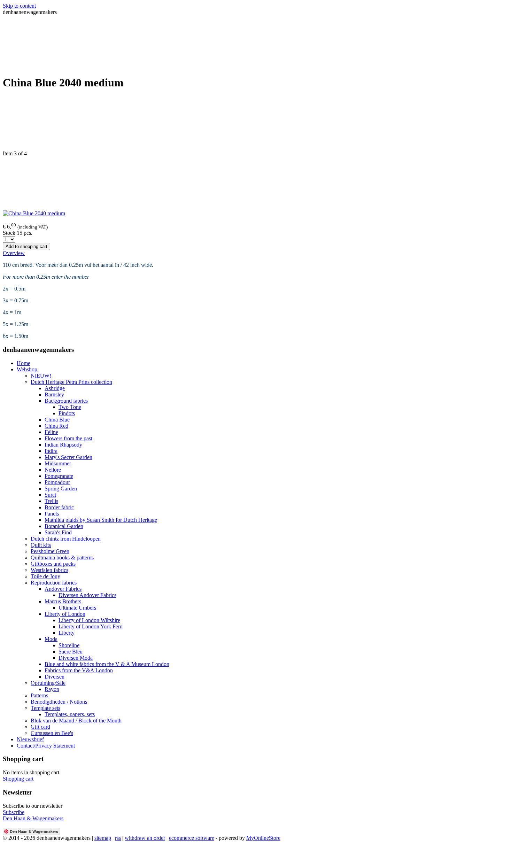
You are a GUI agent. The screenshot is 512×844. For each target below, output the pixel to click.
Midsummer (58, 463)
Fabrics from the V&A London (79, 670)
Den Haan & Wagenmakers (33, 818)
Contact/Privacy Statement (46, 746)
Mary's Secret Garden (68, 457)
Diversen (54, 677)
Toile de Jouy (45, 576)
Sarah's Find (58, 532)
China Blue (57, 420)
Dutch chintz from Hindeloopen (66, 539)
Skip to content (19, 6)
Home (23, 363)
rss (118, 838)
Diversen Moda (76, 658)
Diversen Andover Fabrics (87, 595)
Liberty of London (65, 614)
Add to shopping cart (26, 246)
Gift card (40, 727)
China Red (56, 426)
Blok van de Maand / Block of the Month (76, 720)
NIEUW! (41, 376)
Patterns (39, 695)
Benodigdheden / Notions (59, 702)
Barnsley (54, 394)
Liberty (67, 633)
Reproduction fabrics (54, 583)
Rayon (52, 689)
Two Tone (70, 407)
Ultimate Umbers (77, 608)
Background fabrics (66, 401)
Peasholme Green (50, 551)
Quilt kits (41, 545)
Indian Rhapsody (63, 445)
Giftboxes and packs (53, 564)
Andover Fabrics (63, 589)
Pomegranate (59, 476)
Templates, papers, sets (70, 714)
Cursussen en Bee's (52, 733)
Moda (51, 639)
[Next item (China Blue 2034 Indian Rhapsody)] (256, 183)
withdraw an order (145, 838)
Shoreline (69, 645)
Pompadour (57, 482)
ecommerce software (191, 838)
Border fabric (59, 507)
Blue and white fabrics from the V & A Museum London (107, 664)
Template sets (45, 708)
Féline (51, 432)
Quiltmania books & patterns (62, 557)
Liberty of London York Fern (91, 626)
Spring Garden (61, 488)
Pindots (67, 413)
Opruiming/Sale (48, 683)
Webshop (27, 369)
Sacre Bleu (71, 652)
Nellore (53, 470)
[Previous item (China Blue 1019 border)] (256, 123)
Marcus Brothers (63, 601)
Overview (14, 253)
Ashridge (55, 388)
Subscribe (13, 812)
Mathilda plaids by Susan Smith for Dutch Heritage (101, 520)
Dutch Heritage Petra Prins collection (71, 382)
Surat (50, 495)
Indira (51, 451)
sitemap (102, 838)
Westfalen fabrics (49, 570)
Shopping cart (18, 779)
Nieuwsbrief (30, 739)
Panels (52, 514)
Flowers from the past (68, 438)
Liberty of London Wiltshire (89, 620)
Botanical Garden (64, 526)
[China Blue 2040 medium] (34, 213)
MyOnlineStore (263, 838)
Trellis (51, 501)
